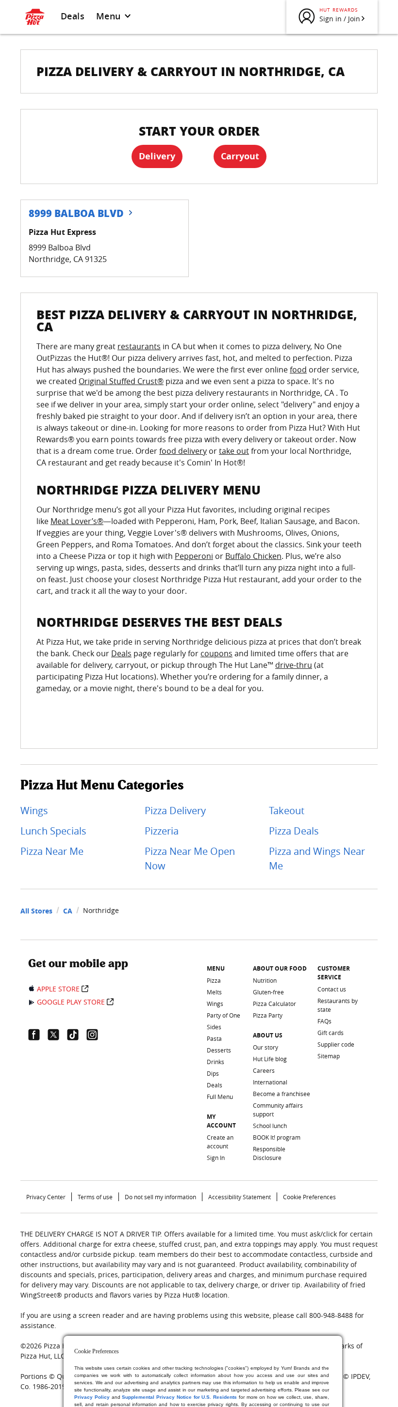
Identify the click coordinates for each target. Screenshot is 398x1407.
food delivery (183, 451)
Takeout (286, 810)
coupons (216, 653)
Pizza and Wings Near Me (317, 858)
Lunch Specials (53, 830)
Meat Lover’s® (76, 521)
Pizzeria (162, 830)
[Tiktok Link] (76, 1034)
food (298, 369)
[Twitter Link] (57, 1034)
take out (234, 451)
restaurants (139, 346)
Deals (72, 16)
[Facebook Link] (38, 1034)
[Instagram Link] (96, 1034)
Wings (34, 810)
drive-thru (293, 665)
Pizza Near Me (51, 851)
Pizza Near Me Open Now (190, 858)
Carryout (240, 156)
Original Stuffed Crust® (121, 381)
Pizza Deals (294, 830)
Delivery (157, 156)
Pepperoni (194, 556)
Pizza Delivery (175, 810)
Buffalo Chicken (253, 556)
